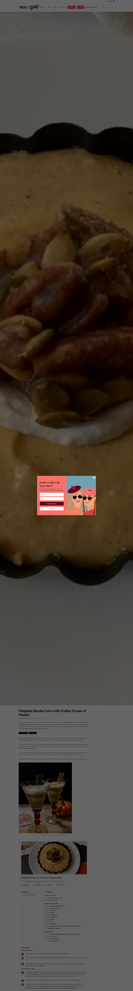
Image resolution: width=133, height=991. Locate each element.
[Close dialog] (94, 477)
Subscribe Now (52, 504)
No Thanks (52, 508)
